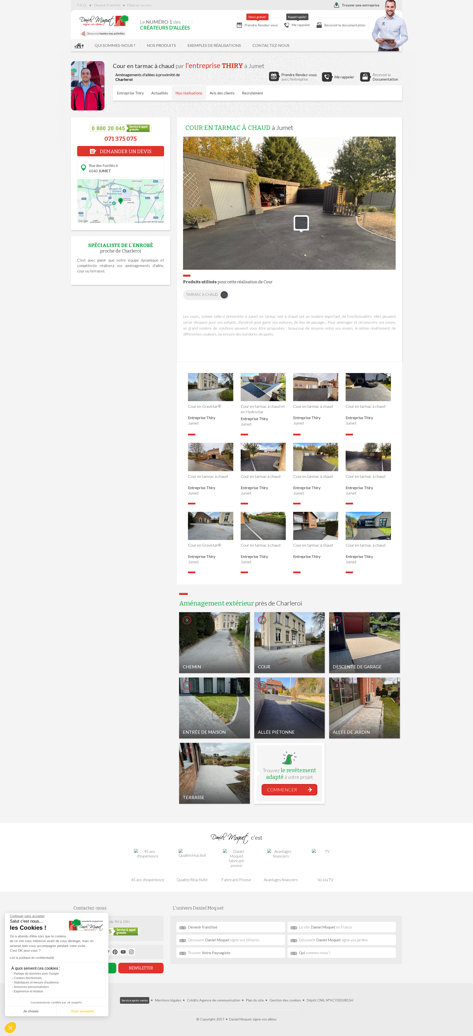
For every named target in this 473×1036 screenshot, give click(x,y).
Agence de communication (219, 1000)
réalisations (188, 93)
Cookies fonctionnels (28, 978)
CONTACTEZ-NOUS (271, 45)
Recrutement (252, 93)
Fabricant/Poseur (236, 879)
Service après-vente (134, 1000)
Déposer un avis (139, 5)
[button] (10, 1028)
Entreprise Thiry (130, 93)
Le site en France (325, 927)
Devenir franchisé (107, 5)
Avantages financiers (281, 879)
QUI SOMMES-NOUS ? (115, 45)
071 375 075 (120, 138)
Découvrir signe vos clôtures (223, 940)
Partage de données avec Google (36, 973)
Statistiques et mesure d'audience (36, 982)
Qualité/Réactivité (192, 879)
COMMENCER (282, 789)
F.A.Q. (82, 5)
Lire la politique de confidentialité (32, 958)
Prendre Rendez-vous (261, 22)
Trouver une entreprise (360, 5)
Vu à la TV (325, 879)
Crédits (193, 1000)
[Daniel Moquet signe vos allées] (104, 20)
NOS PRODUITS (161, 45)
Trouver (209, 952)
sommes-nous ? (314, 952)
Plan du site (255, 1000)
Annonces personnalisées (31, 987)
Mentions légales (168, 1000)
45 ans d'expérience (147, 879)
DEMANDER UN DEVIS (125, 151)
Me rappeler (299, 22)
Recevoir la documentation (344, 25)
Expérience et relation (28, 991)
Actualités (159, 93)
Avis (222, 93)
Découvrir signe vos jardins (333, 940)
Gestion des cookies (285, 1000)
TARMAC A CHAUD (202, 294)
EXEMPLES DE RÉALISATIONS (214, 45)
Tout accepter (82, 1011)
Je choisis (30, 1011)
